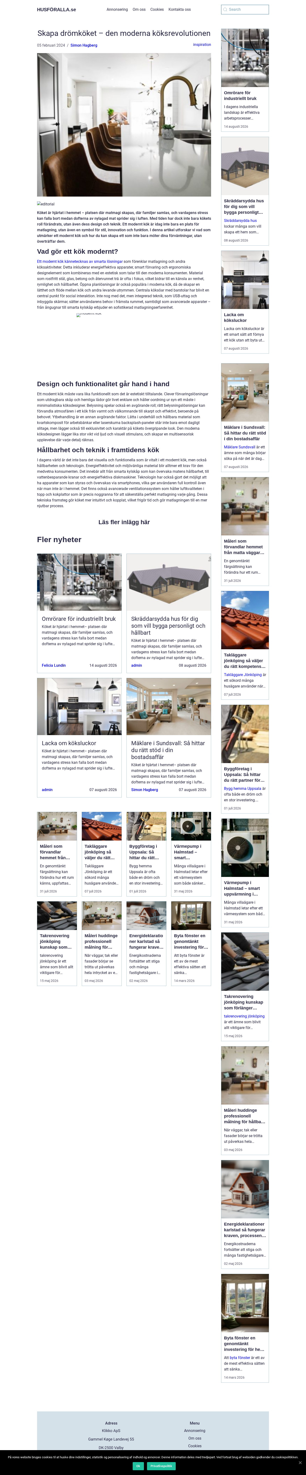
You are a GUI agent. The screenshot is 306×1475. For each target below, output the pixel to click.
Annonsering (117, 9)
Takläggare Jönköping (243, 674)
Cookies (157, 9)
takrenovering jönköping (244, 1016)
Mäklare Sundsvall (239, 447)
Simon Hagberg (84, 45)
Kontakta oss (180, 9)
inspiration (202, 44)
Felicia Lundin (54, 665)
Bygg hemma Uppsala (242, 788)
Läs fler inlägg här (124, 522)
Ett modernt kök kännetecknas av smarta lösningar (80, 261)
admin (136, 665)
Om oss (139, 9)
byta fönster (240, 1357)
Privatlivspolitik (161, 1466)
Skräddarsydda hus (240, 220)
